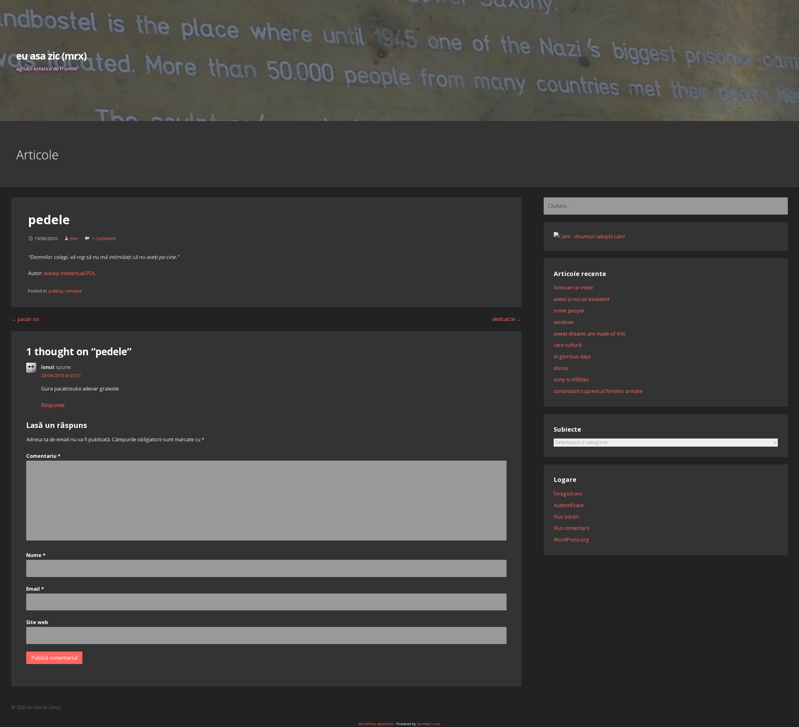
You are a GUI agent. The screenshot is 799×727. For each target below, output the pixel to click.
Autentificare (569, 505)
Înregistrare (568, 493)
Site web (37, 622)
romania (73, 291)
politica (55, 291)
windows (564, 322)
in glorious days (572, 356)
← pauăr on (25, 319)
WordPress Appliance (376, 723)
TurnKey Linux (428, 723)
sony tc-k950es (571, 379)
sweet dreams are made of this (589, 333)
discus (561, 368)
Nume (36, 555)
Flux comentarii (571, 528)
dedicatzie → (507, 319)
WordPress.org (571, 539)
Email (35, 588)
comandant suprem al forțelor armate (598, 391)
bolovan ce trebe (573, 287)
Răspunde (53, 405)
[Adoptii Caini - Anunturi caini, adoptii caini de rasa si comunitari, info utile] (589, 236)
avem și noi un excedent (582, 299)
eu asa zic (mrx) (51, 55)
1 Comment (104, 238)
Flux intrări (566, 516)
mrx (74, 238)
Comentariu (43, 456)
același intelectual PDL (70, 273)
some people (569, 310)
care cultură (567, 345)
